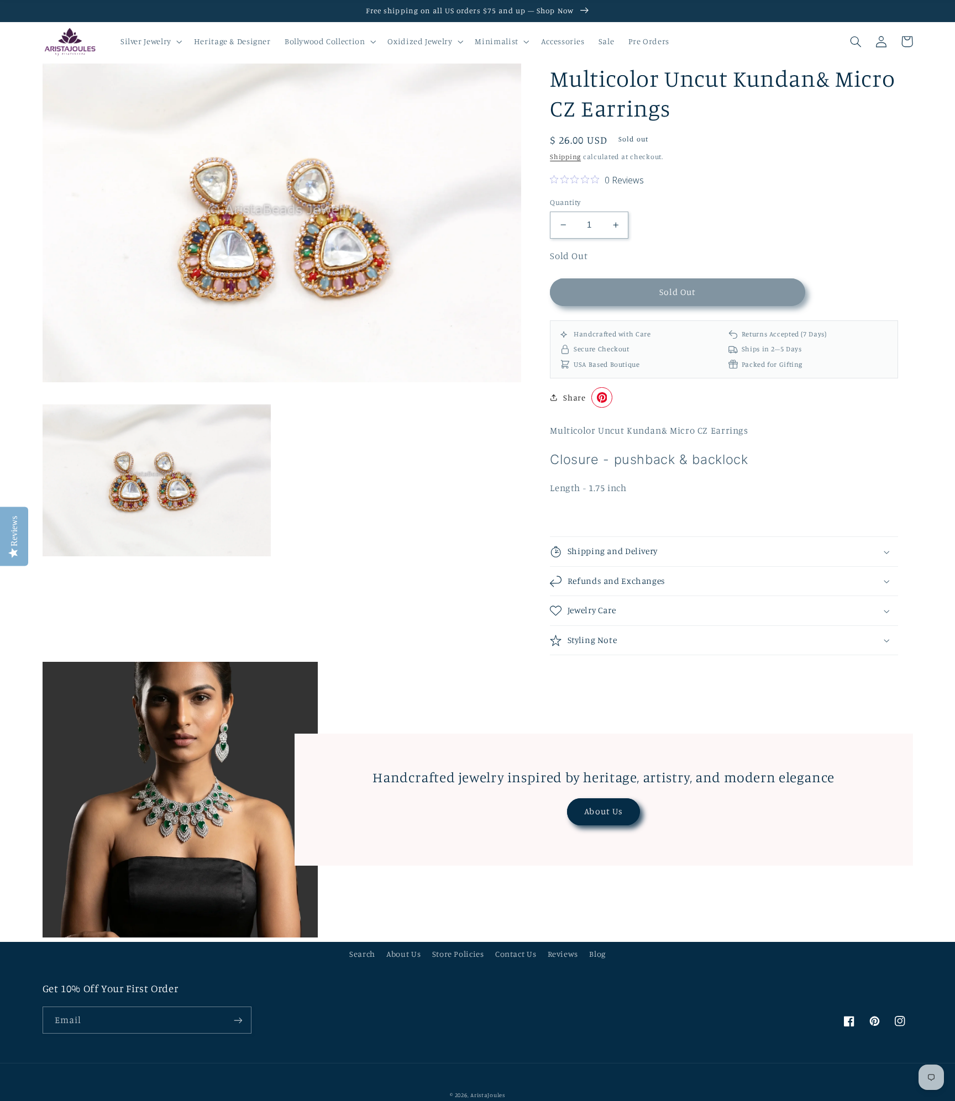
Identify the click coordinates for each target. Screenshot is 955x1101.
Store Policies (458, 953)
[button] (150, 41)
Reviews (563, 953)
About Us (603, 811)
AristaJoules (487, 1095)
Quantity (565, 202)
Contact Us (515, 953)
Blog (597, 953)
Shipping (565, 156)
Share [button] (574, 397)
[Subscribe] (237, 1020)
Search (362, 953)
